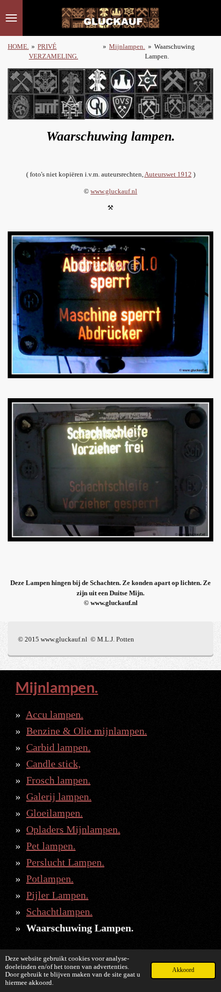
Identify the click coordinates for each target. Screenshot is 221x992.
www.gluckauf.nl (113, 191)
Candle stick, (53, 763)
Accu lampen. (54, 714)
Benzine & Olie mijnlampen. (86, 730)
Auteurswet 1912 (168, 174)
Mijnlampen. (127, 46)
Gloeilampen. (54, 813)
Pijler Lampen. (57, 895)
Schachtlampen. (59, 911)
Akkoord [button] (183, 970)
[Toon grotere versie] (110, 304)
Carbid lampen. (58, 747)
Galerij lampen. (58, 796)
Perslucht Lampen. (65, 862)
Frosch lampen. (58, 780)
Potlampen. (49, 878)
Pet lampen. (51, 845)
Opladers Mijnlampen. (73, 829)
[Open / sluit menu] (11, 18)
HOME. (18, 46)
